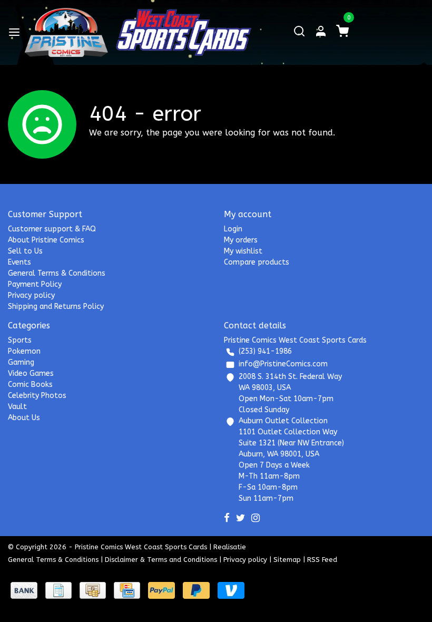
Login (233, 229)
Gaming (21, 362)
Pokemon (24, 351)
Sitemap (287, 559)
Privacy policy (31, 295)
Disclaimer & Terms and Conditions (161, 559)
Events (19, 262)
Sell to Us (25, 251)
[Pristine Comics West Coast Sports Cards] (66, 32)
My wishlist (243, 251)
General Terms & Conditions (56, 273)
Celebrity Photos (37, 395)
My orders (241, 240)
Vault (17, 406)
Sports (20, 340)
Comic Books (30, 384)
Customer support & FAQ (52, 229)
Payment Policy (35, 284)
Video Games (31, 373)
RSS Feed (322, 559)
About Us (24, 417)
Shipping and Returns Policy (56, 306)
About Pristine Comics (46, 240)
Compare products (256, 262)
